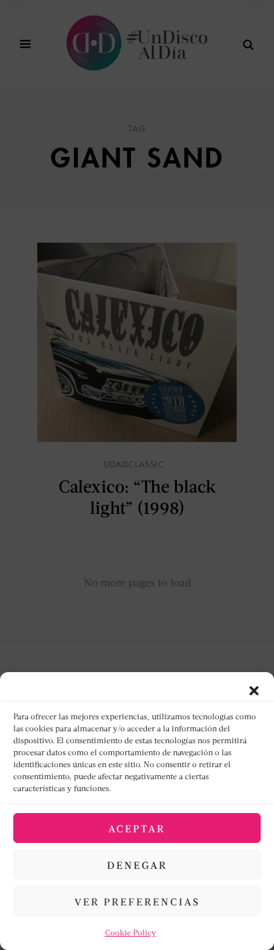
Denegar (137, 865)
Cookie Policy (130, 932)
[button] (254, 688)
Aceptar (137, 828)
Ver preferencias (137, 901)
